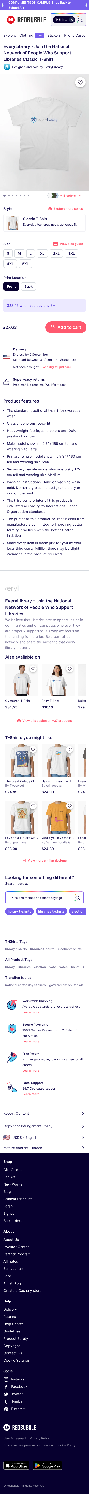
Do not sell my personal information (28, 1445)
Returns (9, 1316)
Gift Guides (12, 1170)
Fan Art (9, 1177)
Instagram (19, 1379)
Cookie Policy (65, 1445)
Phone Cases (74, 35)
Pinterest (18, 1409)
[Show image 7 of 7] (28, 195)
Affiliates (10, 1261)
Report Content (16, 1113)
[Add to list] (80, 82)
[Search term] (79, 19)
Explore (9, 35)
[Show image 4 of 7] (16, 195)
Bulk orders (12, 1221)
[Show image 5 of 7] (20, 195)
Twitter (17, 1394)
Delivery (10, 1309)
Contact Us (12, 1353)
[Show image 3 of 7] (12, 195)
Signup (9, 1213)
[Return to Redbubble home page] (26, 20)
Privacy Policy (40, 1438)
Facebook (19, 1386)
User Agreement (14, 1438)
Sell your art (13, 1268)
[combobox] (68, 20)
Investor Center (16, 1247)
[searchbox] (44, 898)
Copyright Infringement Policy (27, 1126)
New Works (12, 1184)
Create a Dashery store (22, 1290)
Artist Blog (12, 1283)
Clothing (30, 35)
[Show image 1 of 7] (4, 196)
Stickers (54, 35)
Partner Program (17, 1254)
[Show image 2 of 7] (9, 195)
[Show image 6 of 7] (24, 195)
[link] (19, 911)
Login (8, 1206)
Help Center (13, 1324)
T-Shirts (12, 941)
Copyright (11, 1346)
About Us (11, 1239)
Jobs (7, 1276)
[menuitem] (9, 35)
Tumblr (16, 1401)
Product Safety (15, 1338)
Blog (7, 1191)
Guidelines (11, 1331)
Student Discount (17, 1199)
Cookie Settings (16, 1360)
